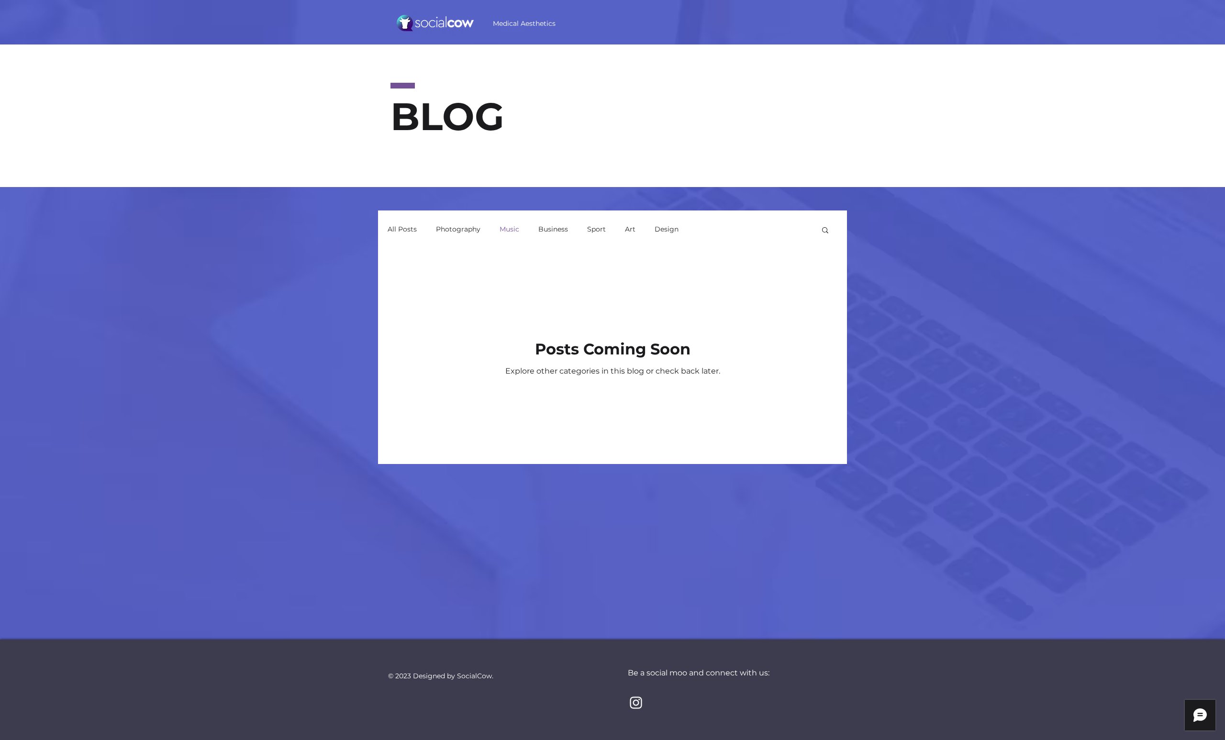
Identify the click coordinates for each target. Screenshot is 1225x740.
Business (553, 229)
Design (667, 229)
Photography (458, 229)
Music (509, 229)
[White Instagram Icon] (636, 703)
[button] (825, 231)
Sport (596, 229)
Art (630, 229)
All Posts (402, 229)
